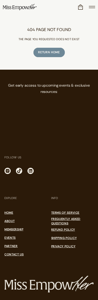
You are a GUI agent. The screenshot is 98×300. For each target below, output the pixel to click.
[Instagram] (7, 171)
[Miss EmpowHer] (20, 7)
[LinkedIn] (30, 171)
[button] (80, 7)
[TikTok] (19, 171)
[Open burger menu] (92, 7)
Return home (49, 52)
